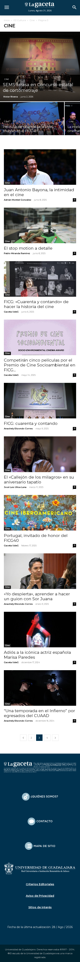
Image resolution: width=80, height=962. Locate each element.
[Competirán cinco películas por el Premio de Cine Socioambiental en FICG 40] (40, 337)
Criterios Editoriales (40, 884)
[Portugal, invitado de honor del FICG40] (40, 513)
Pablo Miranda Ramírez (17, 253)
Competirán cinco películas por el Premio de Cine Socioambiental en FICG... (39, 365)
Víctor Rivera (10, 96)
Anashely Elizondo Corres (18, 428)
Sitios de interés (40, 907)
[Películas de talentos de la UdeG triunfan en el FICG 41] (32, 126)
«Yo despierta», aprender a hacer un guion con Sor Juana (37, 596)
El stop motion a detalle (28, 248)
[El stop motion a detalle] (40, 225)
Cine (32, 20)
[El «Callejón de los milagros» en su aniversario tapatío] (40, 454)
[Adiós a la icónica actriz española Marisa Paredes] (40, 629)
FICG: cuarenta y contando (30, 423)
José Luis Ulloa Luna (15, 487)
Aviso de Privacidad (40, 896)
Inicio (7, 20)
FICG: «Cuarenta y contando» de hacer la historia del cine (36, 304)
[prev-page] (23, 737)
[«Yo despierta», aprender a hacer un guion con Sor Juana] (40, 571)
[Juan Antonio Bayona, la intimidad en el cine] (40, 167)
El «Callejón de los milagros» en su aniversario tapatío (39, 479)
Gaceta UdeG (11, 311)
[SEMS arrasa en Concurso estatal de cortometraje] (40, 66)
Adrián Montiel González (17, 199)
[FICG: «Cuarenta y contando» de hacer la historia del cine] (40, 279)
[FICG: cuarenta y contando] (40, 400)
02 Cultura (19, 20)
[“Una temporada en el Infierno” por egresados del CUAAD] (40, 688)
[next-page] (55, 737)
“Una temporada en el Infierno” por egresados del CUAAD (39, 713)
